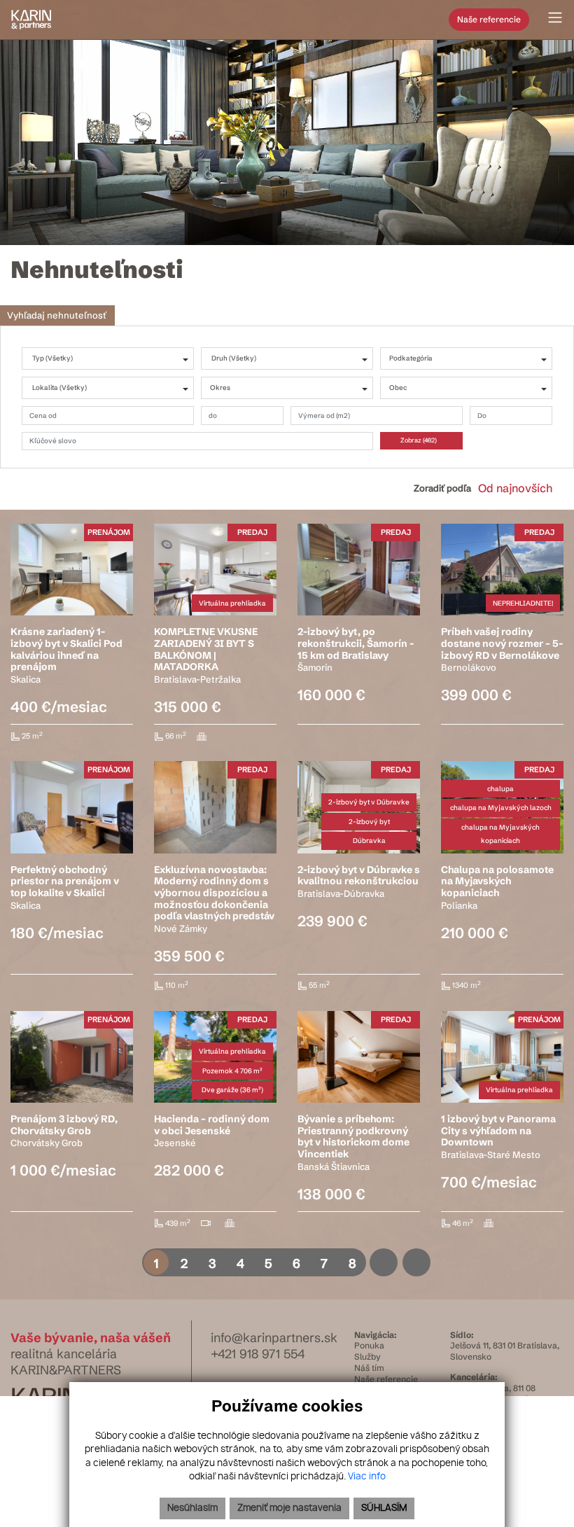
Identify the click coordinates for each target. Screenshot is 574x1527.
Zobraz (418, 440)
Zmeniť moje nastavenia (289, 1508)
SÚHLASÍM (384, 1508)
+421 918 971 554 (257, 1354)
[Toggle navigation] (550, 18)
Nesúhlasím (192, 1508)
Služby (367, 1356)
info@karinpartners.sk (274, 1338)
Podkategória (411, 358)
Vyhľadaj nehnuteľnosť (56, 315)
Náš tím (369, 1367)
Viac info (367, 1476)
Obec (398, 387)
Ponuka (369, 1345)
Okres (220, 387)
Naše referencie (489, 19)
